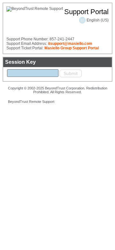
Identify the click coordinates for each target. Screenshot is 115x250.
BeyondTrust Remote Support (31, 102)
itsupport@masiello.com (70, 43)
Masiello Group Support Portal (71, 48)
